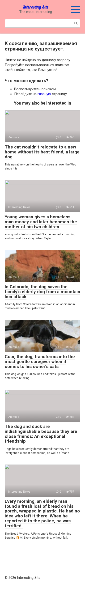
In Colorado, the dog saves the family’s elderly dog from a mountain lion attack (42, 291)
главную (44, 94)
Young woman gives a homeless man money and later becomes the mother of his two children (41, 221)
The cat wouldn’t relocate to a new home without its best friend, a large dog (42, 152)
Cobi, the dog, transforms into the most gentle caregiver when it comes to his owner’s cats (40, 361)
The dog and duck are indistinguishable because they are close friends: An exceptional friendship (41, 434)
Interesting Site (35, 7)
